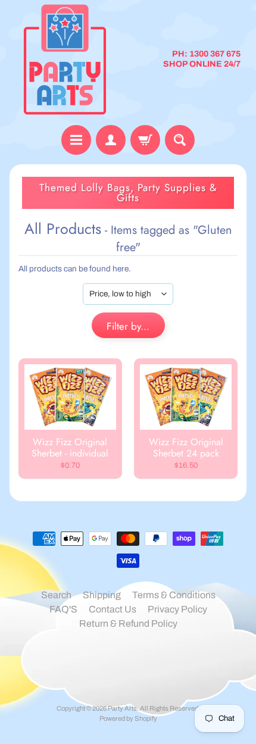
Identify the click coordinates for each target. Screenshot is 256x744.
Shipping (102, 595)
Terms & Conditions (174, 595)
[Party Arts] (65, 59)
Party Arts (122, 708)
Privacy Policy (177, 609)
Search (56, 595)
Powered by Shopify (128, 718)
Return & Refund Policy (128, 623)
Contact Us (112, 609)
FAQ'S (63, 609)
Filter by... (128, 326)
